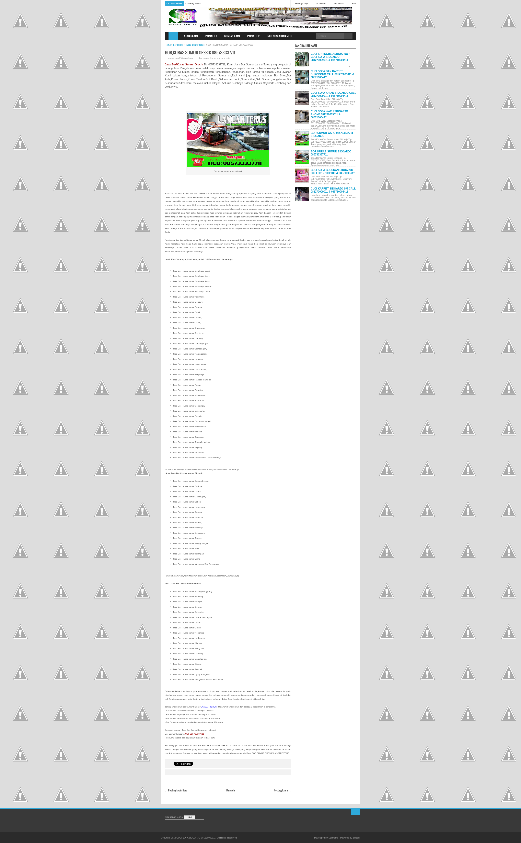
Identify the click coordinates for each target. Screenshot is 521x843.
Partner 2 (253, 36)
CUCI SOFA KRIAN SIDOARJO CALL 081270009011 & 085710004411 (333, 94)
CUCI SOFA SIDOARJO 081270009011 (196, 837)
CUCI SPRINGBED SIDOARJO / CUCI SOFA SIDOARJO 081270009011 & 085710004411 (330, 57)
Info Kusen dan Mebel (280, 36)
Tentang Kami (190, 36)
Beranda (230, 790)
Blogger (356, 837)
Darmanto (333, 837)
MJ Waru (321, 3)
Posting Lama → (282, 790)
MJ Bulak (339, 3)
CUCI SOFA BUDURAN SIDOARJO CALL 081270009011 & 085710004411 (333, 172)
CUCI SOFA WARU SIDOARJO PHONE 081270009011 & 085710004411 (329, 114)
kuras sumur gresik (220, 58)
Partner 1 (211, 36)
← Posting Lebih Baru (176, 790)
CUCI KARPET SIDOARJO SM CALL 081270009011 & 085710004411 (333, 190)
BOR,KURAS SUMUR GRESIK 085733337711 (200, 52)
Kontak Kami (232, 36)
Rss (354, 3)
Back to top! (355, 812)
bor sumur (204, 58)
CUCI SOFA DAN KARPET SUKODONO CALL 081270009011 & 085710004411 (332, 74)
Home (173, 36)
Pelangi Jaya (301, 3)
